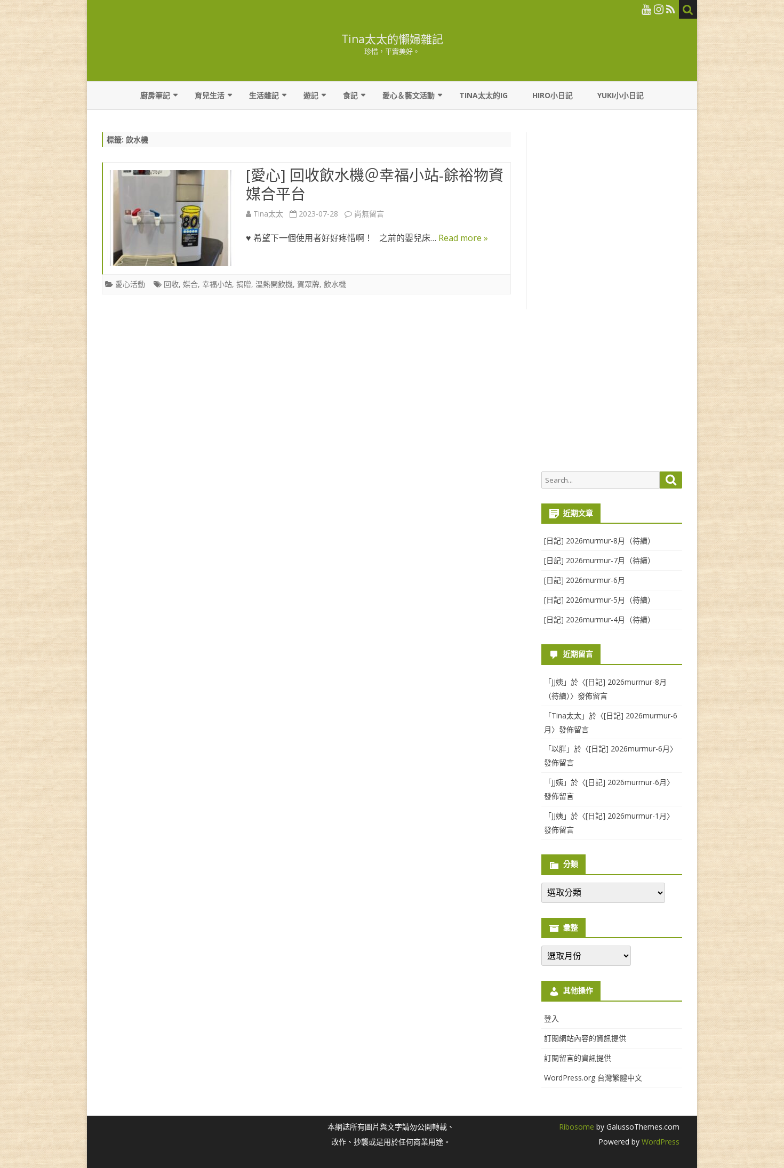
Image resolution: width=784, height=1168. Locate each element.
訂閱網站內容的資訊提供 (585, 1038)
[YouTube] (646, 9)
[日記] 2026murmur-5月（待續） (599, 600)
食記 (350, 95)
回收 (171, 284)
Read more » (463, 238)
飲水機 (335, 284)
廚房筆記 (155, 95)
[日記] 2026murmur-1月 (626, 816)
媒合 (190, 284)
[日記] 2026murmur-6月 (584, 580)
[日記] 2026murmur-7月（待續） (599, 560)
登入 (551, 1018)
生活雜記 (264, 95)
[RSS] (670, 9)
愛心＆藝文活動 (408, 95)
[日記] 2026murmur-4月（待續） (599, 619)
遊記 (310, 95)
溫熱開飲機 (274, 284)
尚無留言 (369, 214)
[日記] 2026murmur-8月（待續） (599, 540)
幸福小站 (217, 284)
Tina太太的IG (483, 95)
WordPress (659, 1142)
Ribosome (576, 1127)
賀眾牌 (308, 284)
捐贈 (243, 284)
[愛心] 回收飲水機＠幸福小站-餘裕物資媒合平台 (374, 184)
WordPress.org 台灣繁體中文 (593, 1078)
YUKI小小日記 (620, 95)
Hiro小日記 (552, 95)
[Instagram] (658, 9)
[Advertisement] (611, 297)
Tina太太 (268, 214)
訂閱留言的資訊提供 (577, 1058)
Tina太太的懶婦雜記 (392, 39)
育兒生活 (210, 95)
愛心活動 (130, 284)
